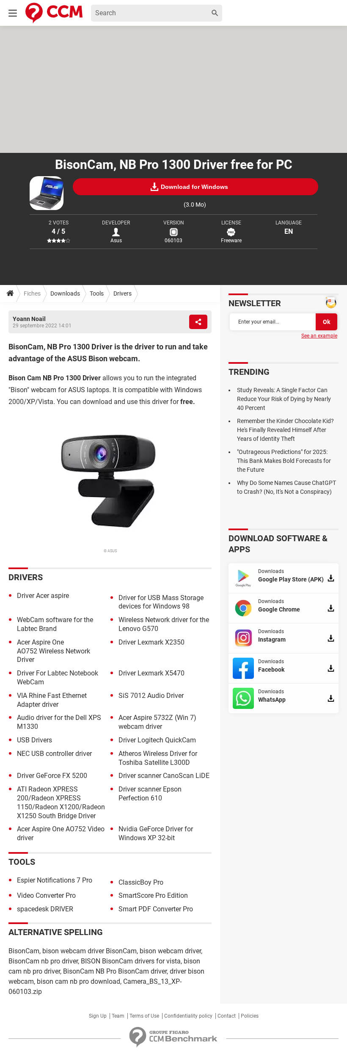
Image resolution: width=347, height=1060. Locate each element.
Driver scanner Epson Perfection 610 (150, 793)
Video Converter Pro (46, 895)
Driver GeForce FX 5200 (52, 776)
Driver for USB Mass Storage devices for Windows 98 (161, 602)
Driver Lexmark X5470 (151, 673)
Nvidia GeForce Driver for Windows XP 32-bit (155, 833)
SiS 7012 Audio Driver (151, 696)
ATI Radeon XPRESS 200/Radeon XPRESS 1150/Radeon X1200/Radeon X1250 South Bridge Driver (61, 802)
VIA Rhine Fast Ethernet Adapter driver (52, 700)
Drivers (122, 293)
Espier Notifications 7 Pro (54, 880)
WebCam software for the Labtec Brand (55, 624)
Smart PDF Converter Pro (155, 909)
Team (118, 1016)
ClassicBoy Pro (140, 882)
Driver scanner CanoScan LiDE (163, 776)
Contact (227, 1016)
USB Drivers (34, 740)
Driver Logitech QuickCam (157, 740)
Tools (97, 293)
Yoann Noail (29, 319)
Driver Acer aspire (43, 596)
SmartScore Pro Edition (153, 895)
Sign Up (98, 1016)
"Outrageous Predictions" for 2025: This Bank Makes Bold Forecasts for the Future (284, 460)
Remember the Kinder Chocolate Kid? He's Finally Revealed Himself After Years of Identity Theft (285, 430)
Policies (250, 1016)
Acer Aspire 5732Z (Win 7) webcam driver (157, 722)
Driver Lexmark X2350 (151, 642)
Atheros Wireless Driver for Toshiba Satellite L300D (157, 758)
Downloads (65, 293)
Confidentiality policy (188, 1016)
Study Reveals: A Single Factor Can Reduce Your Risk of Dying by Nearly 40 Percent (284, 399)
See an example (319, 336)
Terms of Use (144, 1016)
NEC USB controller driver (54, 754)
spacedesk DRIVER (45, 909)
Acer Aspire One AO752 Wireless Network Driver (53, 651)
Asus (116, 241)
